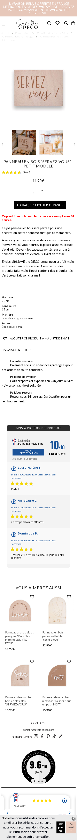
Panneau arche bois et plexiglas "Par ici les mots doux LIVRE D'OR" (19, 638)
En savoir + (71, 827)
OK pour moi (61, 827)
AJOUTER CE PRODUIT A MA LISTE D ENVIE (36, 339)
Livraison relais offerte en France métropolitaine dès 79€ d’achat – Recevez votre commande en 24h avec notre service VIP (38, 8)
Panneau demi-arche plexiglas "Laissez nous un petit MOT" (56, 700)
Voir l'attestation (28, 452)
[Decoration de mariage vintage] (27, 24)
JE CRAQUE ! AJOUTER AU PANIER (40, 205)
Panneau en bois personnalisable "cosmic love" (52, 636)
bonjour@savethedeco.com (38, 729)
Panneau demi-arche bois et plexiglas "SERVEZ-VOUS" (18, 700)
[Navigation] (3, 24)
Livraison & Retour (17, 350)
